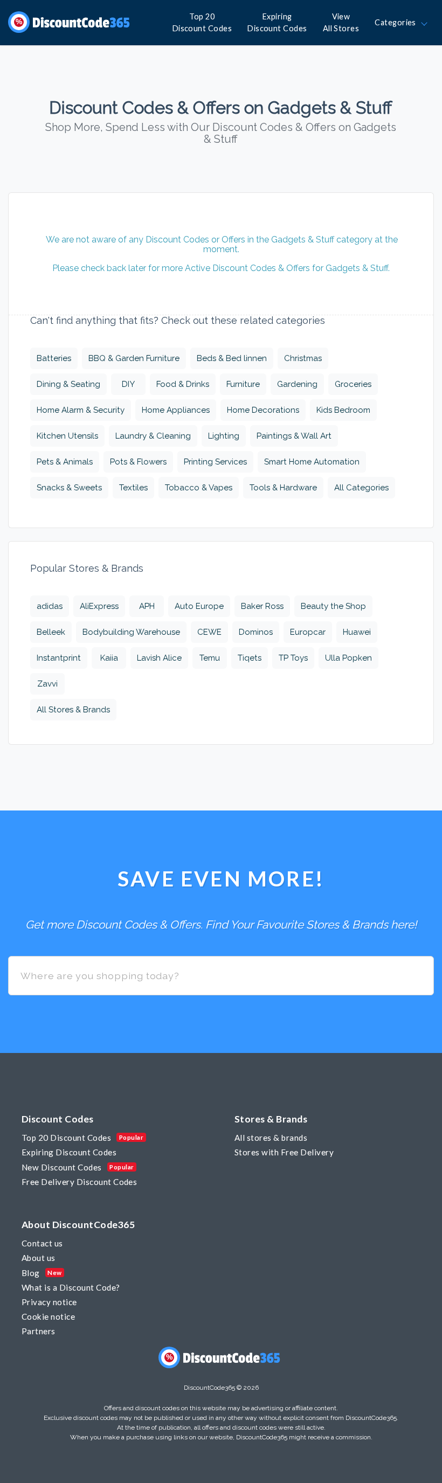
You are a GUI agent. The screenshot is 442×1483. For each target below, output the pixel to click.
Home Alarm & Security (81, 410)
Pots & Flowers (138, 462)
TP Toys (293, 658)
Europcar (308, 632)
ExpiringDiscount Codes (277, 22)
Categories (397, 22)
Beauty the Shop (333, 606)
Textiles (133, 488)
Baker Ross (262, 606)
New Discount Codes (62, 1167)
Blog (31, 1273)
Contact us (42, 1243)
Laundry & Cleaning (153, 436)
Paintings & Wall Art (294, 436)
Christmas (303, 358)
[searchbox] (221, 975)
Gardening (297, 384)
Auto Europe (199, 606)
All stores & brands (270, 1137)
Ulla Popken (348, 658)
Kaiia (109, 658)
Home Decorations (263, 410)
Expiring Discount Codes (69, 1152)
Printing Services (215, 462)
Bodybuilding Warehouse (131, 632)
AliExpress (99, 606)
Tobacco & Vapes (198, 488)
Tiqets (249, 658)
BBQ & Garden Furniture (133, 358)
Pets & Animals (65, 462)
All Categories (361, 488)
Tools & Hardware (283, 488)
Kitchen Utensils (67, 436)
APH (147, 606)
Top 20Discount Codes (202, 22)
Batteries (54, 358)
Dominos (256, 632)
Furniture (243, 384)
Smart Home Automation (312, 462)
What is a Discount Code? (71, 1287)
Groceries (353, 384)
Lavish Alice (159, 658)
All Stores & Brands (73, 710)
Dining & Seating (68, 384)
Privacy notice (49, 1302)
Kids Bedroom (343, 410)
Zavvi (47, 684)
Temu (209, 658)
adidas (50, 606)
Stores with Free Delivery (284, 1152)
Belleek (51, 632)
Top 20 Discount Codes (66, 1137)
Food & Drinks (182, 384)
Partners (39, 1331)
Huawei (357, 632)
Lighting (223, 436)
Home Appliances (176, 410)
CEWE (209, 632)
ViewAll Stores (341, 22)
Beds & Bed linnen (232, 358)
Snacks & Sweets (69, 488)
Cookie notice (48, 1316)
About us (39, 1258)
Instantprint (59, 658)
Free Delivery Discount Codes (79, 1182)
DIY (128, 384)
